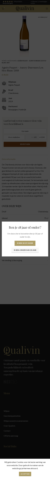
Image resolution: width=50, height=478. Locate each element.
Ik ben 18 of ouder (25, 243)
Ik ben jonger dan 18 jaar (25, 250)
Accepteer (25, 474)
